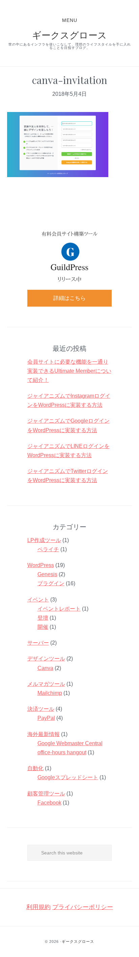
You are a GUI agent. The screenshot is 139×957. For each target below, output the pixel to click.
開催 (42, 627)
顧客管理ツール (46, 793)
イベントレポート (59, 609)
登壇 (42, 618)
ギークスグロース (69, 35)
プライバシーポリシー (82, 907)
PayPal (46, 718)
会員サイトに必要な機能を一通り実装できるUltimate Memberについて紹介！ (69, 371)
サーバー (38, 643)
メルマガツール (46, 684)
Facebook (49, 803)
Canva (45, 668)
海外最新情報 (43, 734)
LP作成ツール (44, 540)
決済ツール (40, 709)
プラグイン (50, 583)
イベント (38, 599)
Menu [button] (69, 20)
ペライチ (48, 549)
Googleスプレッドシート (67, 777)
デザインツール (46, 659)
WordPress (40, 565)
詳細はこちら (69, 298)
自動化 (35, 768)
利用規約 (38, 907)
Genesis (47, 574)
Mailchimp (49, 693)
